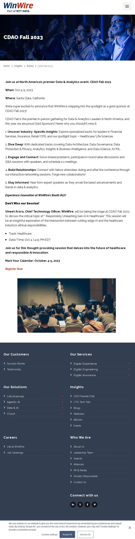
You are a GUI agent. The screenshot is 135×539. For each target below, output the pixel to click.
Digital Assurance (85, 375)
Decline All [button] (85, 534)
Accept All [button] (67, 534)
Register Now (14, 269)
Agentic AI (13, 402)
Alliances (79, 464)
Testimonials (14, 369)
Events (77, 425)
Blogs (77, 408)
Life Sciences (15, 396)
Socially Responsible (86, 476)
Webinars (79, 413)
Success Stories (16, 363)
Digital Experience (85, 363)
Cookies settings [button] (49, 534)
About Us (79, 446)
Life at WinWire (15, 446)
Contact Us (80, 482)
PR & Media (80, 470)
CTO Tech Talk (82, 402)
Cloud (11, 413)
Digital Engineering (86, 369)
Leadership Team (83, 452)
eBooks (78, 419)
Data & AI (13, 407)
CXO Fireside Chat (84, 396)
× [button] (130, 526)
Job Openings (15, 452)
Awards (78, 458)
